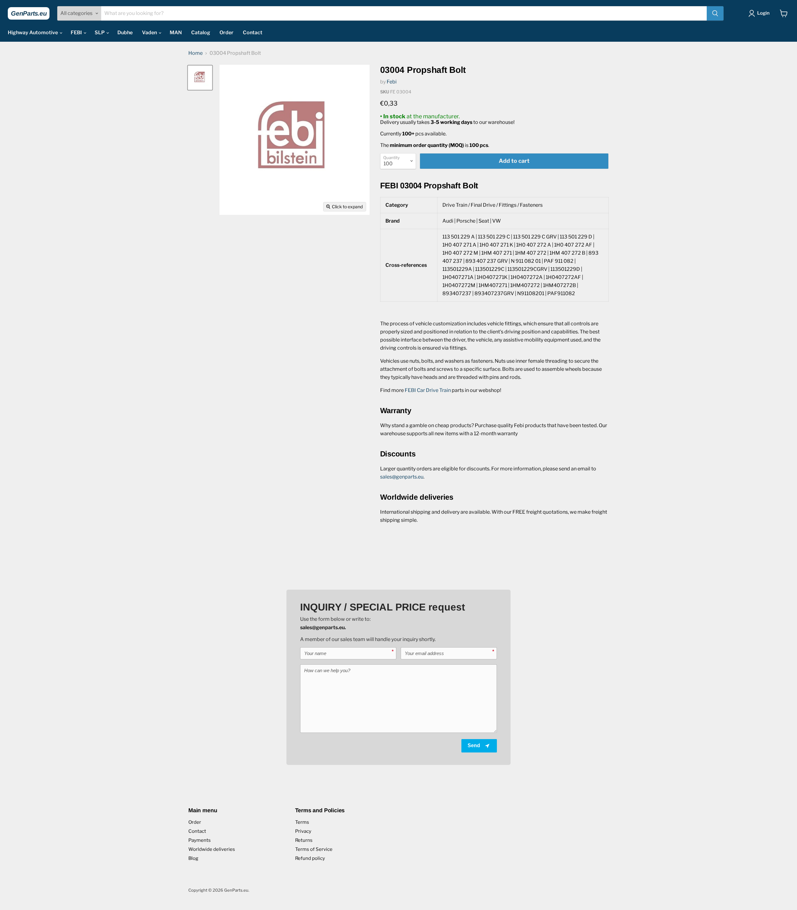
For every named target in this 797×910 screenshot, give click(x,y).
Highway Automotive (33, 32)
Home (195, 53)
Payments (199, 840)
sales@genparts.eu (401, 477)
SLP (100, 32)
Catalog (200, 32)
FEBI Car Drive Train (428, 390)
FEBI (77, 32)
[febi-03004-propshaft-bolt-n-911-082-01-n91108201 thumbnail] (200, 77)
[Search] (715, 13)
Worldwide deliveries (211, 849)
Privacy (303, 831)
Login (763, 13)
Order (226, 32)
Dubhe (125, 32)
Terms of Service (313, 849)
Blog (193, 858)
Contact (252, 32)
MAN (176, 32)
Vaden (150, 32)
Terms (302, 822)
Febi (392, 82)
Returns (304, 840)
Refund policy (310, 858)
